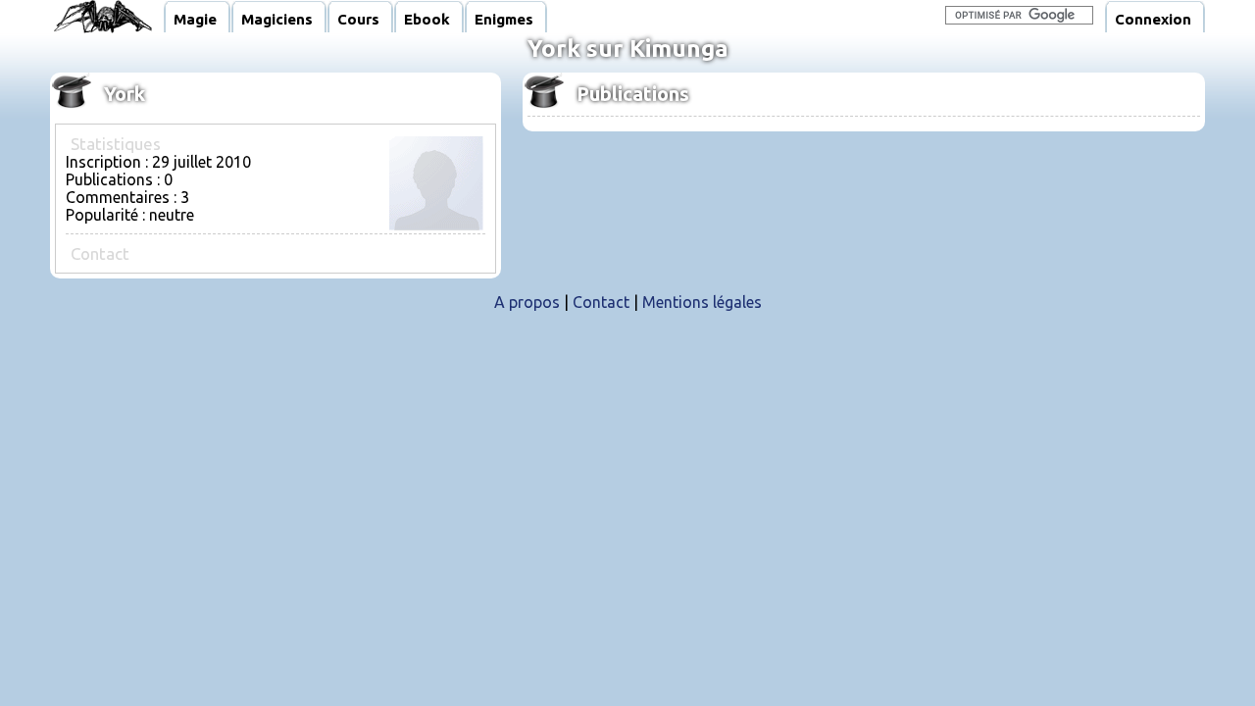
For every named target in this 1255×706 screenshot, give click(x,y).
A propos (527, 302)
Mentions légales (702, 302)
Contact (601, 302)
